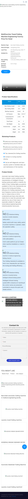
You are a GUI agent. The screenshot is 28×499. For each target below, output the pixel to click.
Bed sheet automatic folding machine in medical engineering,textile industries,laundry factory (13, 397)
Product (12, 373)
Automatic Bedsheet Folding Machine (13, 464)
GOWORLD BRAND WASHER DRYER (13, 442)
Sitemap (14, 496)
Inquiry (5, 71)
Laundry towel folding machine (11, 420)
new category (19, 373)
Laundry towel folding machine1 (11, 487)
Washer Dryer (5, 373)
